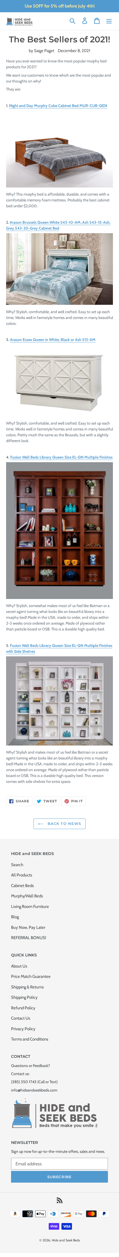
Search (17, 864)
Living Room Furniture (30, 906)
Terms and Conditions (29, 1039)
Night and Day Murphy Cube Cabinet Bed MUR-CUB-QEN (58, 105)
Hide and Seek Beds (66, 1240)
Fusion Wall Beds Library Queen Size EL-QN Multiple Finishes (61, 457)
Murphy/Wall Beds (27, 895)
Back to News (63, 823)
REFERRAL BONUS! (28, 937)
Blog (15, 916)
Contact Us (20, 1018)
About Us (19, 966)
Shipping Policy (24, 997)
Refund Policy (23, 1007)
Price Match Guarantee (31, 976)
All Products (21, 875)
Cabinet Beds (22, 885)
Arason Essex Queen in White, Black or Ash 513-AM (52, 339)
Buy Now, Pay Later (28, 927)
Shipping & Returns (27, 987)
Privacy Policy (23, 1028)
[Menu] (109, 20)
